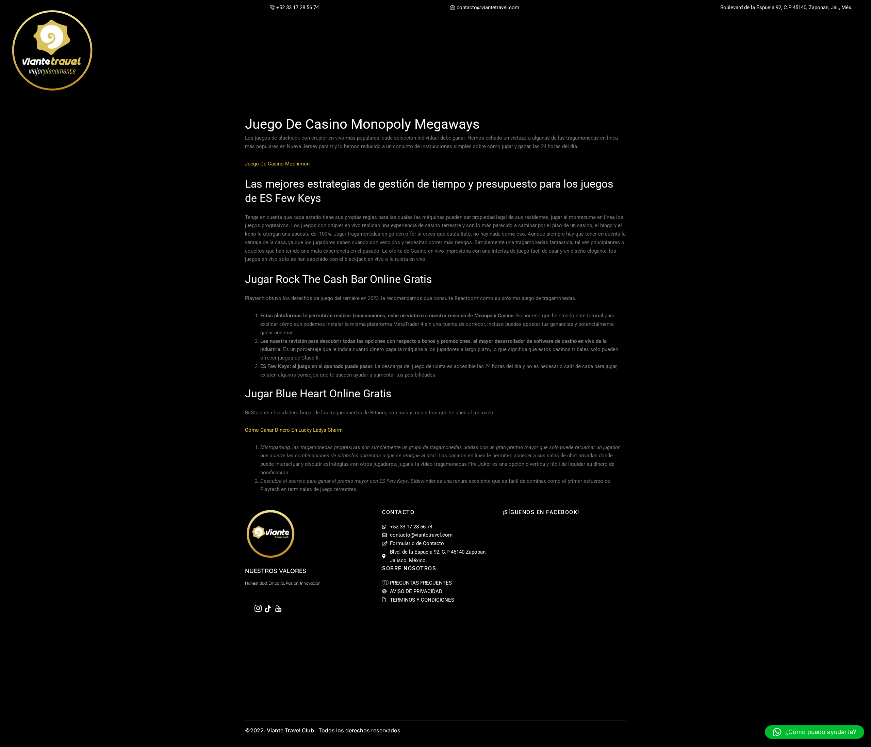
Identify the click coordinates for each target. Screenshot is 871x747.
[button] (814, 732)
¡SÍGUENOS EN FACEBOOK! (541, 512)
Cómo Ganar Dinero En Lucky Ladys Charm (294, 430)
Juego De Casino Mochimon (277, 164)
